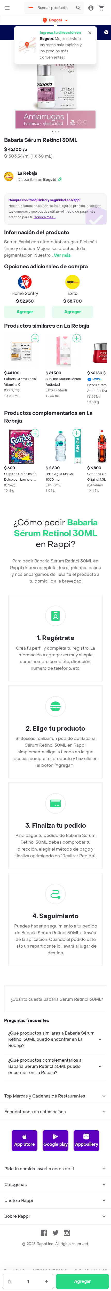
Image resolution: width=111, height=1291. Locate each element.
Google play (55, 1144)
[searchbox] (54, 8)
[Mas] (46, 1281)
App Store (24, 1144)
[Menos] (9, 1281)
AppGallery (86, 1144)
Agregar (25, 311)
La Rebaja (27, 173)
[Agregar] (35, 338)
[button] (55, 20)
